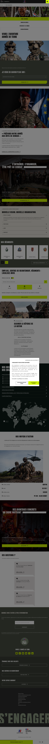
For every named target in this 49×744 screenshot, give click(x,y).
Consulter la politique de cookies (20, 378)
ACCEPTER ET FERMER (34, 383)
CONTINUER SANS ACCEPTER (31, 360)
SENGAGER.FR (15, 366)
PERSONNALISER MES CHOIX (21, 383)
